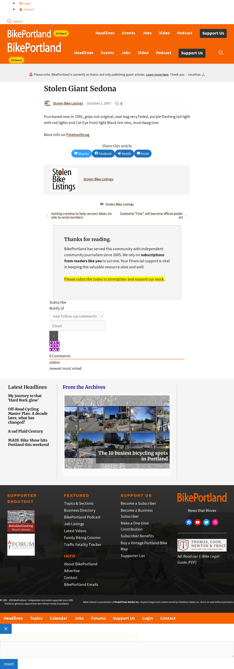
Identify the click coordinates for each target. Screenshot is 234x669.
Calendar (58, 618)
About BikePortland (80, 563)
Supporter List (133, 555)
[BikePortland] (34, 48)
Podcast (185, 33)
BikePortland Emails (81, 584)
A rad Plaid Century (25, 431)
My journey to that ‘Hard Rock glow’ (25, 397)
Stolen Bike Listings (68, 103)
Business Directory (79, 510)
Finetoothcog (77, 134)
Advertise (72, 570)
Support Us (213, 33)
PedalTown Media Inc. (127, 602)
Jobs (147, 33)
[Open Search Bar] (15, 21)
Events (128, 33)
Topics (36, 618)
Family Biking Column (82, 537)
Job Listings (74, 523)
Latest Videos (75, 530)
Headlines (105, 33)
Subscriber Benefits (137, 535)
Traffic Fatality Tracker (82, 544)
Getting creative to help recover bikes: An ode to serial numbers (81, 215)
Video (164, 33)
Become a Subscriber (138, 503)
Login (27, 3)
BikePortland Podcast (82, 517)
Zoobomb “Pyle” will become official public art (151, 215)
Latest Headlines (27, 387)
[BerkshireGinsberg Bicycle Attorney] (21, 530)
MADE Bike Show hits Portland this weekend (28, 442)
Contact (28, 9)
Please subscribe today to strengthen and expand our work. (114, 278)
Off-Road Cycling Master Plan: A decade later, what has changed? (28, 416)
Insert (9, 663)
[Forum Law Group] (21, 554)
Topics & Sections (79, 503)
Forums (98, 618)
